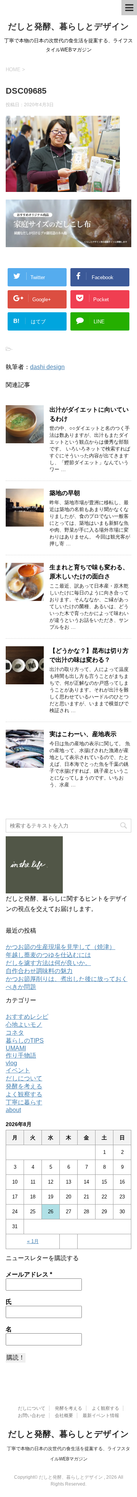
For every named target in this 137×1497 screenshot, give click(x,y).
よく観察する (24, 1094)
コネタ (15, 1032)
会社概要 (64, 1415)
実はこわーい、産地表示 (82, 734)
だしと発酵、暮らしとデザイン (68, 26)
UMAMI (16, 1048)
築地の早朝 (64, 493)
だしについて (24, 1078)
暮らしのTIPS (25, 1040)
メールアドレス (29, 1274)
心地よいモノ (24, 1024)
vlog (11, 1063)
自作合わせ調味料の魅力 (39, 971)
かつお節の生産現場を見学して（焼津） (60, 947)
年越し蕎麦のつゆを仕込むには (48, 955)
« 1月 (33, 1241)
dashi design (47, 367)
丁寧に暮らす (24, 1102)
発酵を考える (24, 1086)
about (13, 1110)
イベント (18, 1070)
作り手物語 (21, 1055)
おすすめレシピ (27, 1016)
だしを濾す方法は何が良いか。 (48, 963)
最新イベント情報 (101, 1415)
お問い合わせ (31, 1415)
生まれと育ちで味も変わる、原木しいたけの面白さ (89, 571)
